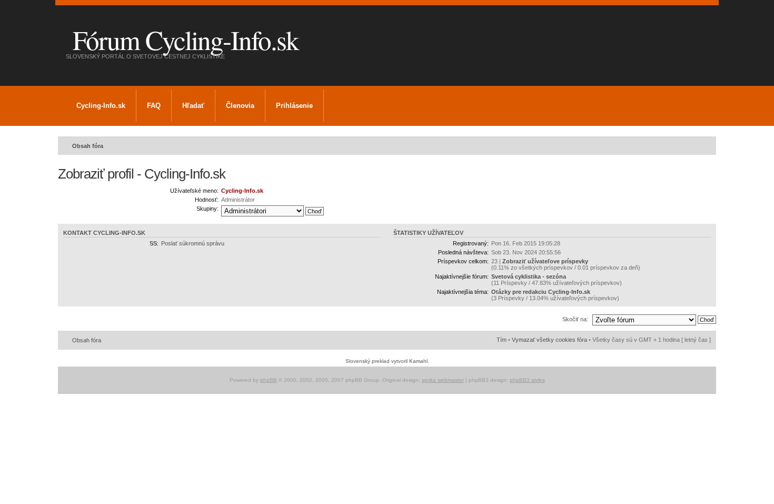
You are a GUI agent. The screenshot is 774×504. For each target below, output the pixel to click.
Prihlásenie (294, 106)
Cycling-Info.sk (100, 106)
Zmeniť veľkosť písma (703, 144)
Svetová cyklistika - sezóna (528, 276)
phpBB (268, 380)
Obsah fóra (87, 146)
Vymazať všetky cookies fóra (549, 340)
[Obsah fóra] (67, 25)
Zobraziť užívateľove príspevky (545, 261)
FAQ (154, 106)
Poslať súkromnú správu (192, 243)
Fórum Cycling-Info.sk (186, 39)
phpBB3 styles (527, 380)
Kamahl (418, 361)
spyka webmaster (443, 380)
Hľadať (193, 106)
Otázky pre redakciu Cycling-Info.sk (540, 292)
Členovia (240, 106)
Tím (502, 340)
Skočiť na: (575, 319)
